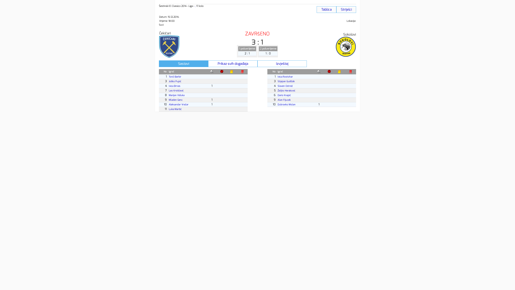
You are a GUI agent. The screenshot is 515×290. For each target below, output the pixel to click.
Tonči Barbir (175, 76)
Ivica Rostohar (285, 76)
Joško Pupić (175, 81)
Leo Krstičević (176, 90)
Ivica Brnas (174, 86)
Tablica (326, 9)
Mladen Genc (176, 100)
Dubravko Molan (287, 104)
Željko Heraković (286, 90)
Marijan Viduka (176, 95)
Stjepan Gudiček (286, 81)
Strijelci (346, 9)
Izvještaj (282, 63)
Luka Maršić (175, 109)
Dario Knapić (284, 95)
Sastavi (183, 63)
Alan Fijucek (284, 100)
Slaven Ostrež (285, 86)
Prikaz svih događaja (233, 63)
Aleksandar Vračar (178, 104)
